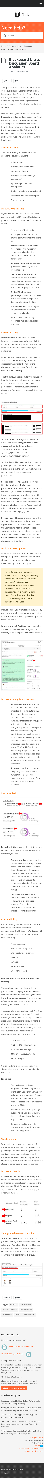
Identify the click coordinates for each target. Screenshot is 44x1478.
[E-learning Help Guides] (22, 14)
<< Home (4, 1473)
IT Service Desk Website (33, 1451)
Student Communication (16, 49)
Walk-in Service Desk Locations (31, 1448)
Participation (7, 1315)
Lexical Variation (26, 1310)
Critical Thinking (25, 1304)
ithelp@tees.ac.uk (36, 1438)
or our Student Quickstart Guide (13, 1354)
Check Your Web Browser (14, 1388)
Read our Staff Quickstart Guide (20, 1346)
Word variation (29, 1315)
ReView (17, 1315)
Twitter (37, 1446)
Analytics (13, 1304)
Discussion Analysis (10, 1310)
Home (3, 46)
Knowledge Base (14, 46)
